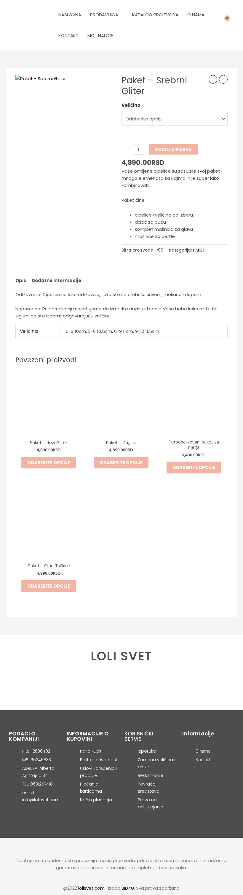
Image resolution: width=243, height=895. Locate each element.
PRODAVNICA (104, 15)
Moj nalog (100, 35)
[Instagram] (131, 691)
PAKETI (199, 250)
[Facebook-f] (112, 691)
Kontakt (68, 35)
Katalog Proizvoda (155, 15)
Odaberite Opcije (193, 467)
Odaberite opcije (48, 463)
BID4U (128, 888)
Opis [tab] (20, 280)
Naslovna (69, 15)
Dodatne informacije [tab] (56, 280)
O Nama (195, 15)
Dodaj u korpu (173, 149)
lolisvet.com (91, 888)
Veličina (131, 105)
